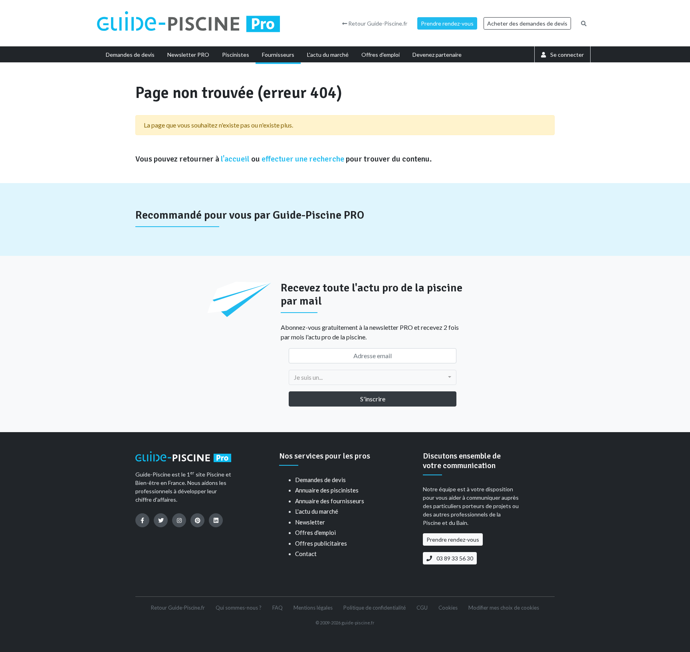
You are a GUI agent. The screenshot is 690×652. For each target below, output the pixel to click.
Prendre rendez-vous (447, 23)
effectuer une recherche (303, 159)
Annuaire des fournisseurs (329, 500)
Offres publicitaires (321, 543)
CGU (422, 607)
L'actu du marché (316, 511)
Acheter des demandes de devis (527, 23)
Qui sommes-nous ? (239, 607)
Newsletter (310, 522)
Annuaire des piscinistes (327, 490)
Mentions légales (313, 607)
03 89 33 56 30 (454, 558)
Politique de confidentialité (374, 607)
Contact (306, 553)
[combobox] (372, 377)
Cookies (448, 607)
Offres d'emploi (315, 532)
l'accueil (235, 159)
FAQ (277, 607)
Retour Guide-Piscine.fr (377, 23)
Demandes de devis (320, 479)
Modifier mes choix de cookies (503, 607)
